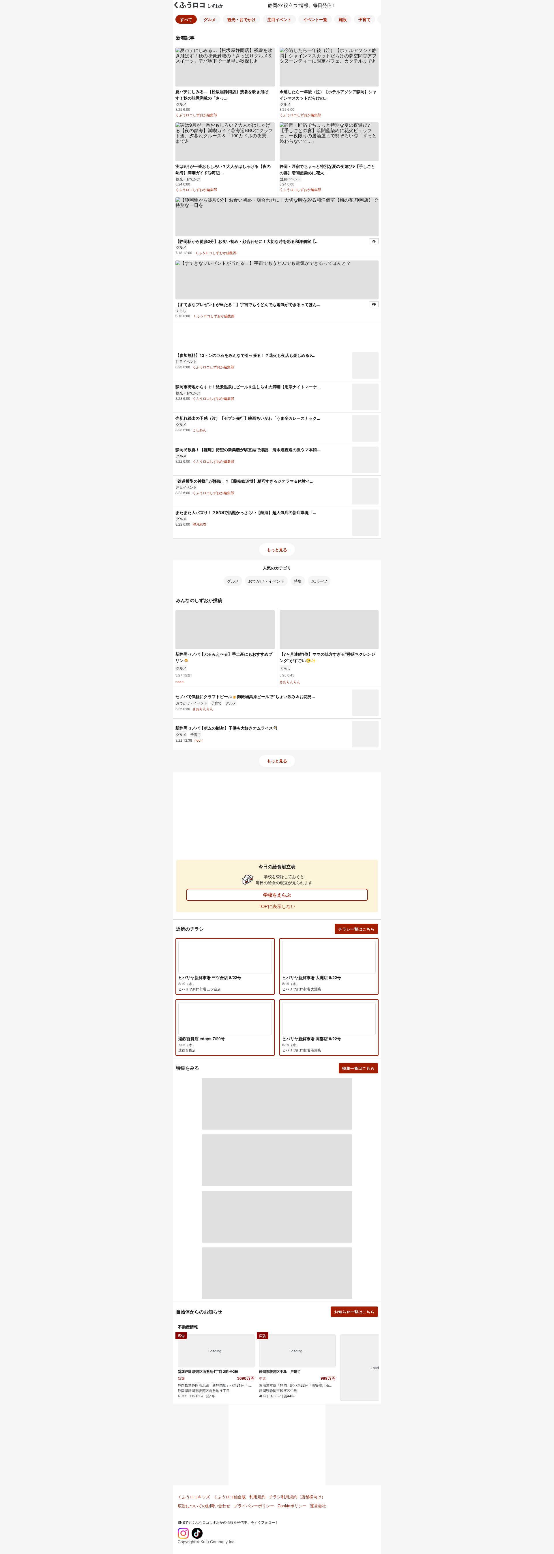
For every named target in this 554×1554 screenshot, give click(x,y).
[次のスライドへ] (372, 1367)
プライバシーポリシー (254, 1505)
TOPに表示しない (277, 906)
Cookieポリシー (292, 1505)
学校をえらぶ (277, 894)
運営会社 (318, 1505)
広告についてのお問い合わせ (204, 1505)
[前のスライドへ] (181, 1367)
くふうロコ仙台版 (230, 1496)
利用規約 (257, 1496)
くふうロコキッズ (194, 1496)
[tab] (186, 19)
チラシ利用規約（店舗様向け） (297, 1496)
